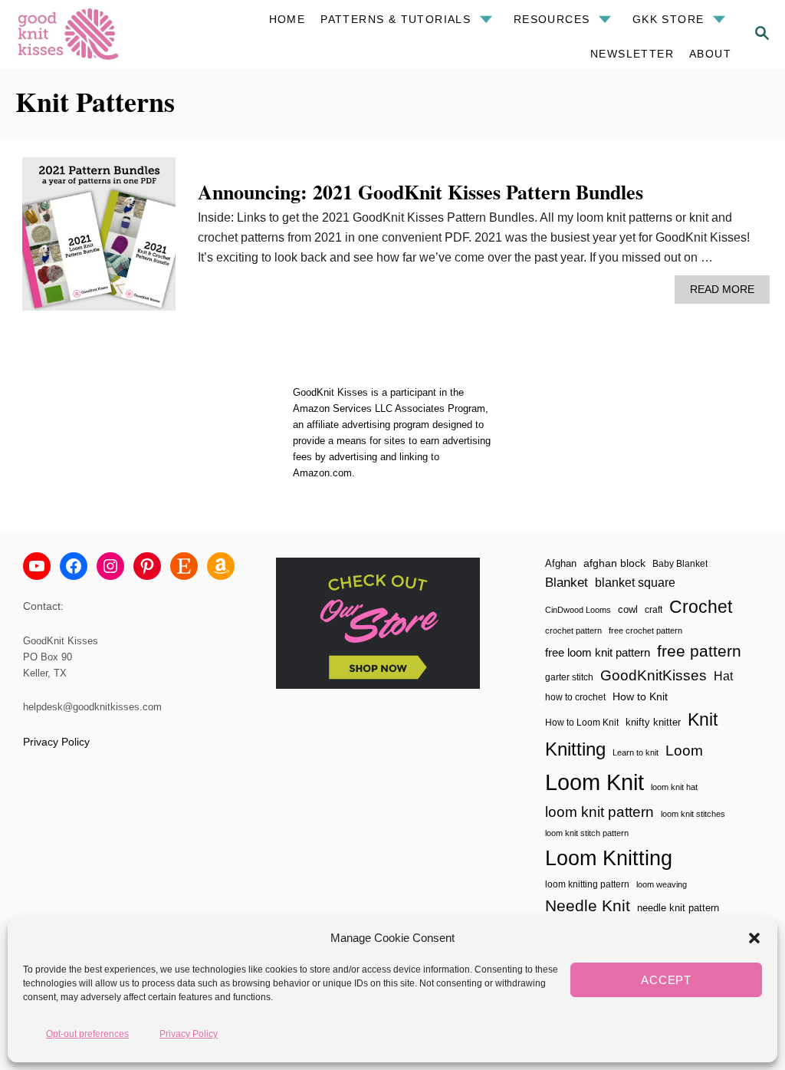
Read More (726, 293)
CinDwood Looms (578, 609)
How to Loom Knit (582, 722)
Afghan (560, 563)
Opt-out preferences (87, 1034)
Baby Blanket (680, 563)
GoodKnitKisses (653, 675)
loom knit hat (674, 787)
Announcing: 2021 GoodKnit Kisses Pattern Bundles (420, 191)
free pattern (699, 651)
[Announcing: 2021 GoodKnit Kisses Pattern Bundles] (99, 240)
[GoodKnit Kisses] (88, 34)
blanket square (635, 582)
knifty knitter (653, 722)
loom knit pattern (599, 812)
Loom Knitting (608, 858)
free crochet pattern (645, 630)
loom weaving (661, 884)
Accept (666, 979)
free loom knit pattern (597, 652)
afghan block (614, 563)
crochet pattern (573, 630)
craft (653, 609)
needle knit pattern (678, 908)
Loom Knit (594, 782)
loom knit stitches (693, 813)
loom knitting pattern (587, 884)
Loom (684, 750)
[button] (754, 938)
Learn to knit (636, 752)
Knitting (575, 749)
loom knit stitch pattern (587, 833)
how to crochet (575, 697)
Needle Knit (587, 905)
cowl (628, 609)
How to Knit (640, 696)
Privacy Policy (188, 1034)
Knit (703, 719)
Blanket (566, 582)
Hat (723, 676)
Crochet (700, 607)
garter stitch (569, 677)
